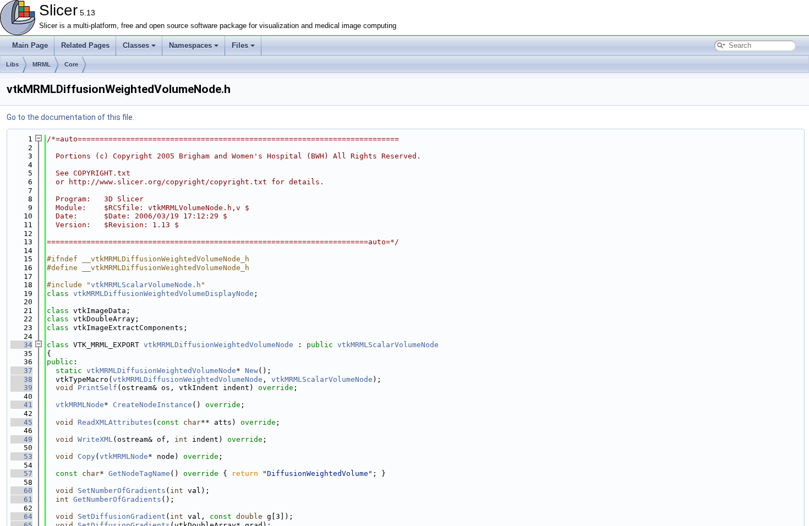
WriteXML (95, 439)
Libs (12, 64)
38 (21, 379)
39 (21, 387)
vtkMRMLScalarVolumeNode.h (146, 285)
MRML (41, 64)
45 (21, 422)
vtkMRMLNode (80, 405)
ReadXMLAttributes (115, 422)
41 (21, 405)
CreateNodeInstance (152, 405)
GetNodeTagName (139, 473)
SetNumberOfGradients (122, 490)
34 (21, 345)
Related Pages (85, 45)
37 (21, 370)
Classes (136, 45)
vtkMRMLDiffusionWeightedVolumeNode (218, 345)
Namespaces (190, 45)
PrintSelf (97, 387)
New (251, 370)
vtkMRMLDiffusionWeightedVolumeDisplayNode (163, 293)
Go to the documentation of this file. (70, 117)
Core (71, 64)
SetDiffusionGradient (122, 516)
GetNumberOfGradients (117, 499)
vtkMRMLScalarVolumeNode (388, 345)
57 (21, 473)
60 (21, 490)
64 (21, 516)
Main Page (30, 45)
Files (240, 45)
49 (21, 439)
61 (21, 499)
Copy (86, 456)
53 (21, 456)
